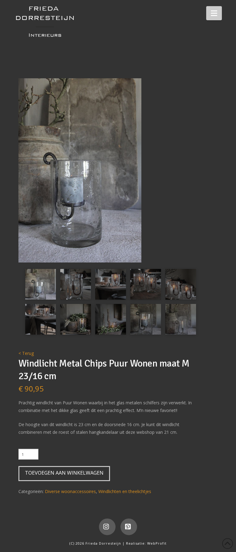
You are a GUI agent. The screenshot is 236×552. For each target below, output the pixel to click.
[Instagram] (107, 527)
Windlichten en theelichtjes (124, 491)
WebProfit (157, 543)
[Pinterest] (128, 527)
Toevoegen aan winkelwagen (64, 472)
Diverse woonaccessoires (70, 491)
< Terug (26, 353)
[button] (214, 13)
